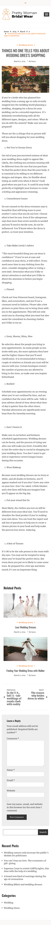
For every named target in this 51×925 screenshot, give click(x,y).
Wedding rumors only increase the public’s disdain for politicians (26, 854)
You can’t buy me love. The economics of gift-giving (25, 862)
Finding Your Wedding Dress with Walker (25, 670)
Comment (13, 738)
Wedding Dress (26, 45)
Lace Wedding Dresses (25, 627)
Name (11, 770)
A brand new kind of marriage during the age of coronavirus (25, 877)
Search (43, 832)
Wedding (8, 902)
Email (11, 780)
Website (11, 790)
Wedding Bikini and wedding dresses (23, 884)
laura (33, 61)
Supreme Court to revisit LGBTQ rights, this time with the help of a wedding (26, 870)
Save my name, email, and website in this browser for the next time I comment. (25, 807)
